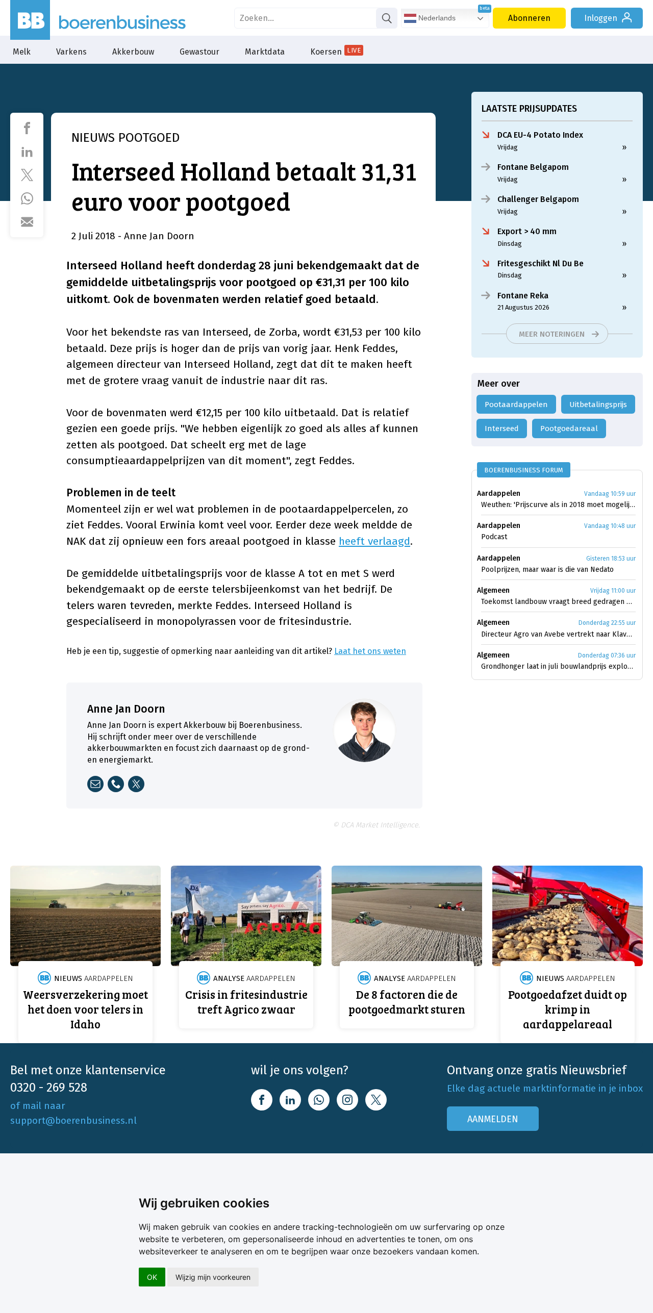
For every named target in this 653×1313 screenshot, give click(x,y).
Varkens (71, 52)
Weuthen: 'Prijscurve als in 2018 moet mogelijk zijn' (558, 504)
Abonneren (529, 18)
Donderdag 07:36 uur (607, 655)
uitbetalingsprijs (598, 404)
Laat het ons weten (370, 651)
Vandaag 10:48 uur (610, 525)
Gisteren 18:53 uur (611, 558)
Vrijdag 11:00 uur (613, 590)
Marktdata (265, 52)
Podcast (494, 537)
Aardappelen (498, 493)
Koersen (335, 51)
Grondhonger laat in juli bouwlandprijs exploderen (558, 666)
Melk (22, 52)
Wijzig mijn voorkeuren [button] (212, 1277)
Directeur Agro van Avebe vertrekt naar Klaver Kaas (558, 634)
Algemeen (493, 590)
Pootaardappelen (516, 404)
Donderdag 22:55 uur (607, 622)
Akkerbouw (133, 52)
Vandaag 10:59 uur (610, 493)
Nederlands (436, 18)
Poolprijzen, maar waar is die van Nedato (547, 569)
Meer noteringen (552, 334)
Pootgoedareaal (569, 428)
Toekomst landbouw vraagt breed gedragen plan (558, 601)
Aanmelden (492, 1119)
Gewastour (199, 52)
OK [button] (152, 1277)
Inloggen (600, 18)
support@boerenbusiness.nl (73, 1120)
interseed (502, 428)
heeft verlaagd (374, 541)
